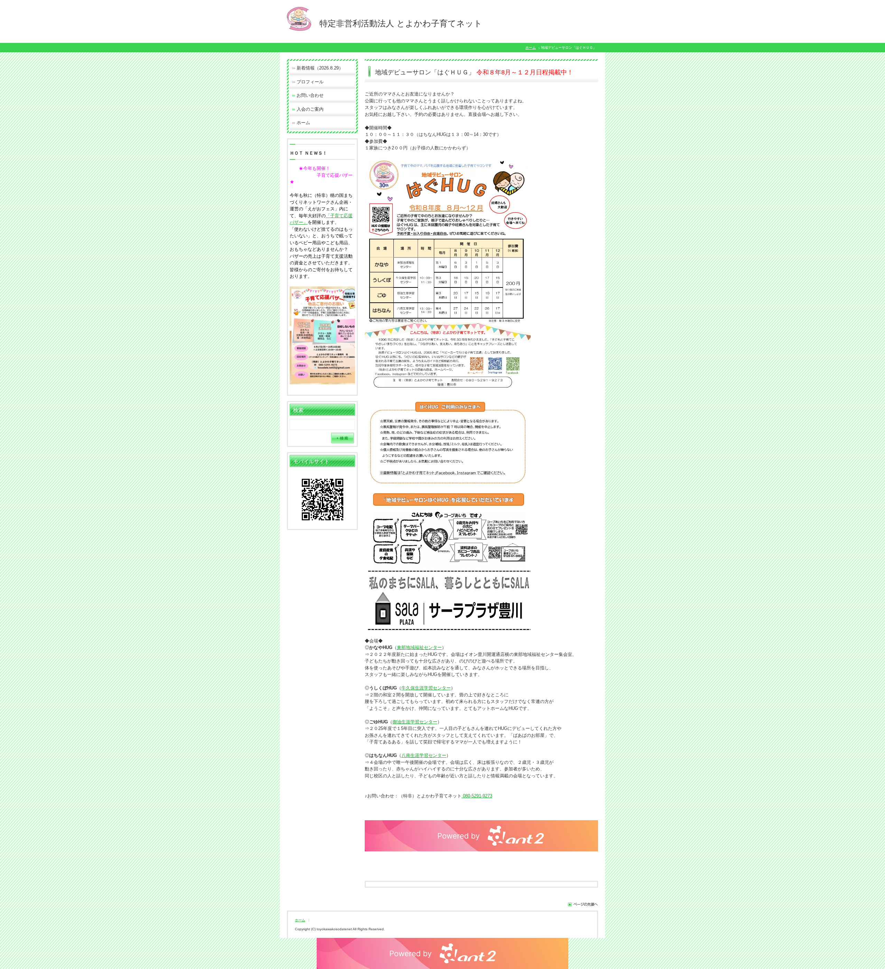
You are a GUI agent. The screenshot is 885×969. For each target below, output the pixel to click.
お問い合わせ (310, 95)
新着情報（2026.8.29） (320, 68)
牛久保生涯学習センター (426, 688)
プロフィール (310, 81)
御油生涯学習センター (414, 721)
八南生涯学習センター (423, 755)
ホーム (530, 47)
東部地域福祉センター (419, 647)
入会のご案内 (310, 109)
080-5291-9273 (477, 795)
